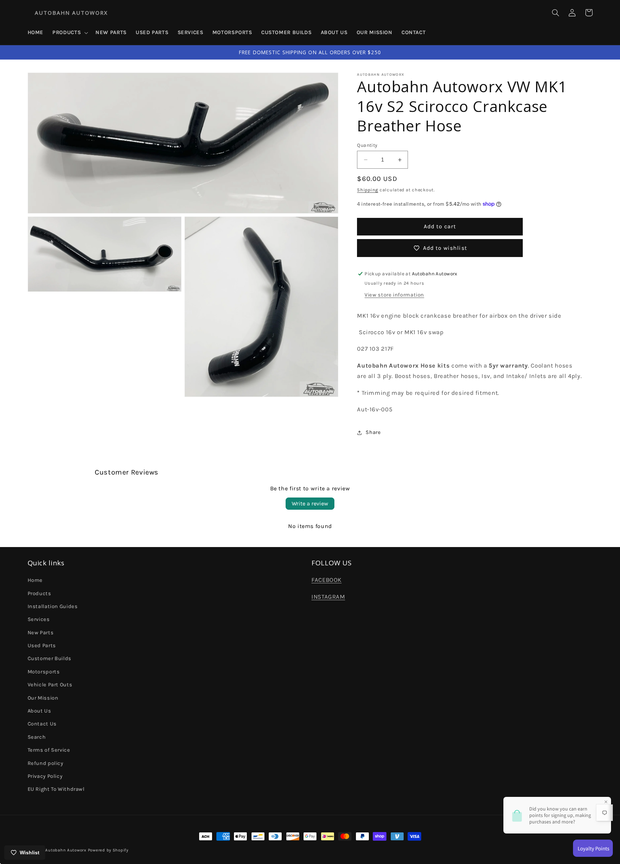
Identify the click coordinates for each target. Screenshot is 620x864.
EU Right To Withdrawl (56, 789)
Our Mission (43, 698)
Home (35, 580)
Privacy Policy (45, 776)
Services (39, 619)
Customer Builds (49, 658)
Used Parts (42, 646)
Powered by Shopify (108, 850)
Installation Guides (53, 606)
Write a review (310, 503)
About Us (39, 711)
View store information (394, 295)
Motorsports (44, 672)
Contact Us (42, 724)
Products (39, 593)
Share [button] (373, 432)
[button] (69, 33)
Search (37, 737)
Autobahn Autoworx (65, 850)
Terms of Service (49, 750)
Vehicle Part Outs (50, 685)
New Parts (41, 633)
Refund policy (46, 763)
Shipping (367, 190)
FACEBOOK (326, 579)
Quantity (367, 145)
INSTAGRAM (328, 596)
